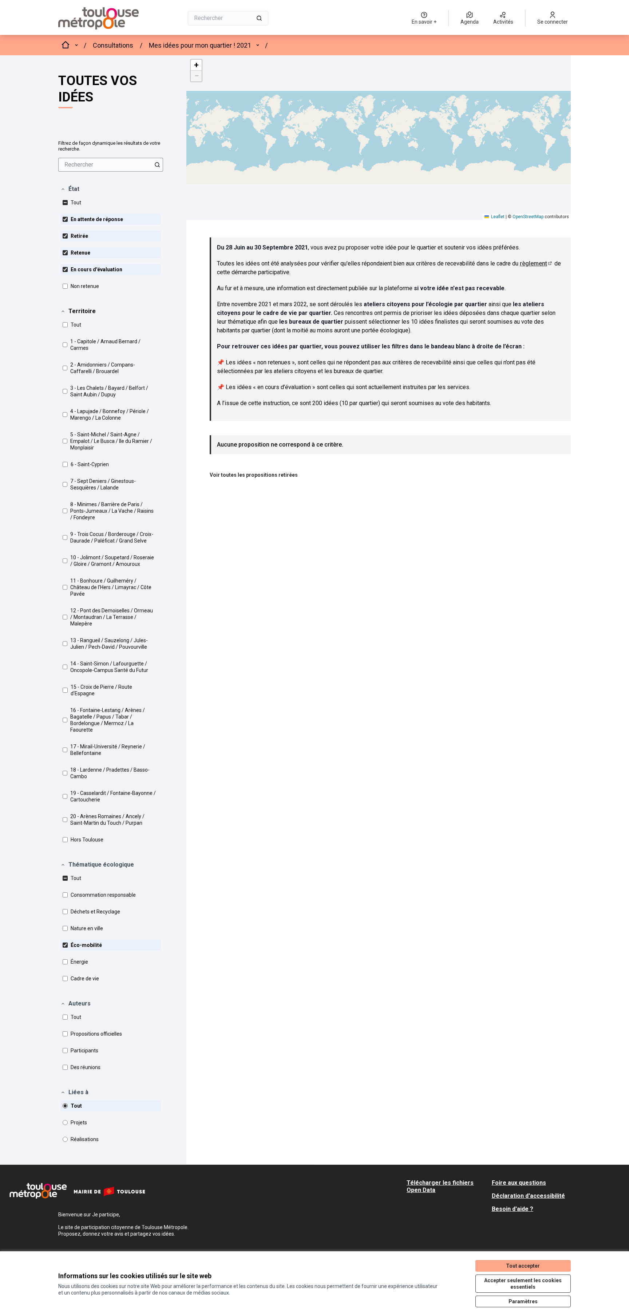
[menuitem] (110, 165)
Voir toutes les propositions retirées (254, 475)
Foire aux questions (519, 1182)
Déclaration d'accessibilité (528, 1195)
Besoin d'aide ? (512, 1208)
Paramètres (523, 1301)
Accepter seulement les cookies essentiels (523, 1283)
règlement (536, 263)
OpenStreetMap (528, 216)
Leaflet (497, 216)
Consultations (113, 45)
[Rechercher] (259, 18)
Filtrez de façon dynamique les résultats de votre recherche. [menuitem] (109, 146)
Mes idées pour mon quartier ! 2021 (200, 45)
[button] (70, 189)
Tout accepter (523, 1266)
